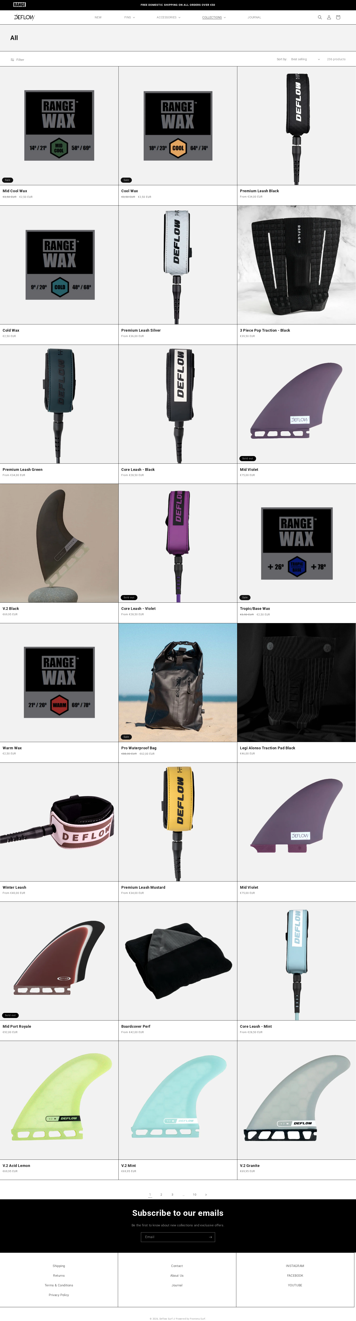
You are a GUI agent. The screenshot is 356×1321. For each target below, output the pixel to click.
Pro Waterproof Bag (139, 748)
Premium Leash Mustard (143, 887)
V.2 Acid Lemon (16, 1165)
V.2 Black (11, 608)
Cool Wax (129, 191)
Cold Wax (11, 330)
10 (194, 1194)
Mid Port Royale (17, 1026)
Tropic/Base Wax (255, 608)
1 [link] (150, 1195)
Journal (177, 1285)
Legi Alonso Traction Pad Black (267, 748)
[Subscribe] (210, 1237)
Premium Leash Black (259, 191)
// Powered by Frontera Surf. (189, 1318)
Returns (59, 1275)
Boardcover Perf (135, 1026)
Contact (177, 1266)
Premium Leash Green (22, 469)
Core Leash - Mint (256, 1026)
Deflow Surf (166, 1318)
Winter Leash (14, 887)
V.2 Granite (250, 1165)
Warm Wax (12, 748)
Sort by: (282, 59)
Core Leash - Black (138, 469)
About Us (177, 1275)
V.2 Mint (128, 1165)
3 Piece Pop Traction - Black (265, 330)
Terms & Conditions (59, 1285)
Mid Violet (249, 469)
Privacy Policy (59, 1295)
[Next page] (205, 1194)
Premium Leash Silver (141, 330)
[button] (129, 17)
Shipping (59, 1266)
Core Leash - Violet (138, 608)
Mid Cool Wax (15, 191)
